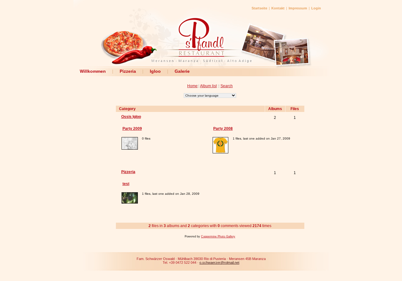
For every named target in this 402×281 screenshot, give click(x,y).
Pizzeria (128, 71)
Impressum (298, 8)
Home (192, 86)
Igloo (155, 71)
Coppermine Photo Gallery (218, 236)
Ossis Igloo (131, 116)
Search (226, 86)
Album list (208, 86)
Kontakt (278, 8)
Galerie (182, 71)
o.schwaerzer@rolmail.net (219, 262)
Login (316, 8)
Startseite (259, 8)
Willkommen (93, 71)
